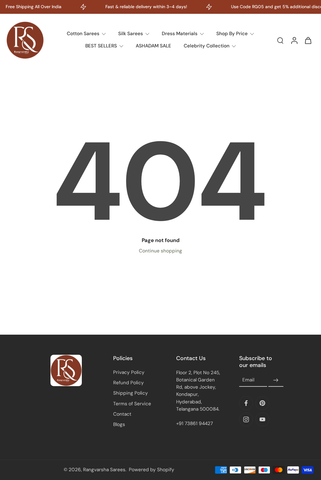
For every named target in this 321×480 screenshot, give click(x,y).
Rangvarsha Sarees (104, 470)
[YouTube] (262, 419)
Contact (122, 414)
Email (248, 380)
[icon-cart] (308, 40)
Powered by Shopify (151, 470)
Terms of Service (132, 404)
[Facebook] (246, 403)
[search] (280, 40)
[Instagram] (246, 419)
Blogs (119, 424)
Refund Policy (128, 383)
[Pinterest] (262, 403)
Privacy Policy (129, 372)
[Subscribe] (275, 380)
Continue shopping (160, 251)
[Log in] (294, 40)
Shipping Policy (130, 393)
